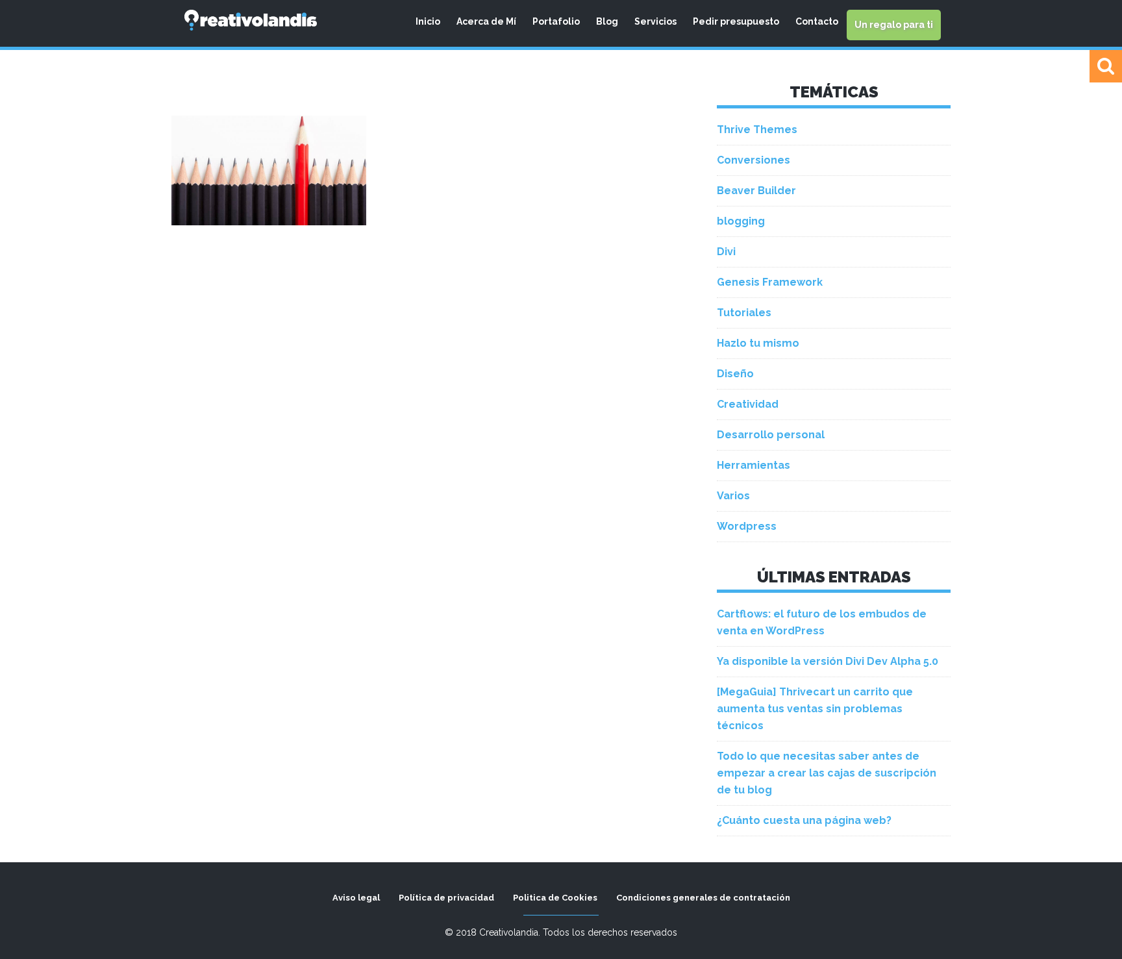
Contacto (816, 21)
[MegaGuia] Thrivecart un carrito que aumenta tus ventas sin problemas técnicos (815, 709)
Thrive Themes (757, 129)
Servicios (655, 21)
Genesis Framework (770, 282)
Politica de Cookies (555, 898)
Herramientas (753, 465)
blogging (741, 221)
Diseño (735, 373)
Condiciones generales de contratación (703, 898)
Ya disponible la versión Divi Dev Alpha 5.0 (827, 661)
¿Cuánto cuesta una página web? (804, 820)
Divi (726, 251)
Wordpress (747, 526)
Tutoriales (744, 312)
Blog (607, 21)
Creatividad (748, 404)
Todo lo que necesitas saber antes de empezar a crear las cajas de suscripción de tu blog (826, 773)
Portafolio (556, 21)
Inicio (428, 21)
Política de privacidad (446, 898)
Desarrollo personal (771, 435)
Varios (733, 496)
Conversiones (753, 160)
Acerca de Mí (486, 21)
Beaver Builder (756, 190)
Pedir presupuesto (736, 21)
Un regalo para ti (893, 24)
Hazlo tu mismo (758, 343)
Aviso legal (356, 898)
